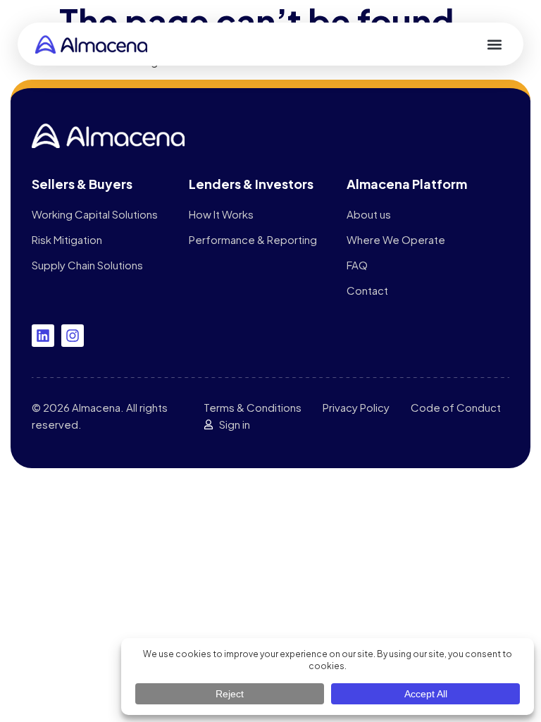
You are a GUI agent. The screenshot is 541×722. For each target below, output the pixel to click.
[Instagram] (72, 335)
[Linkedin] (43, 335)
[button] (494, 44)
